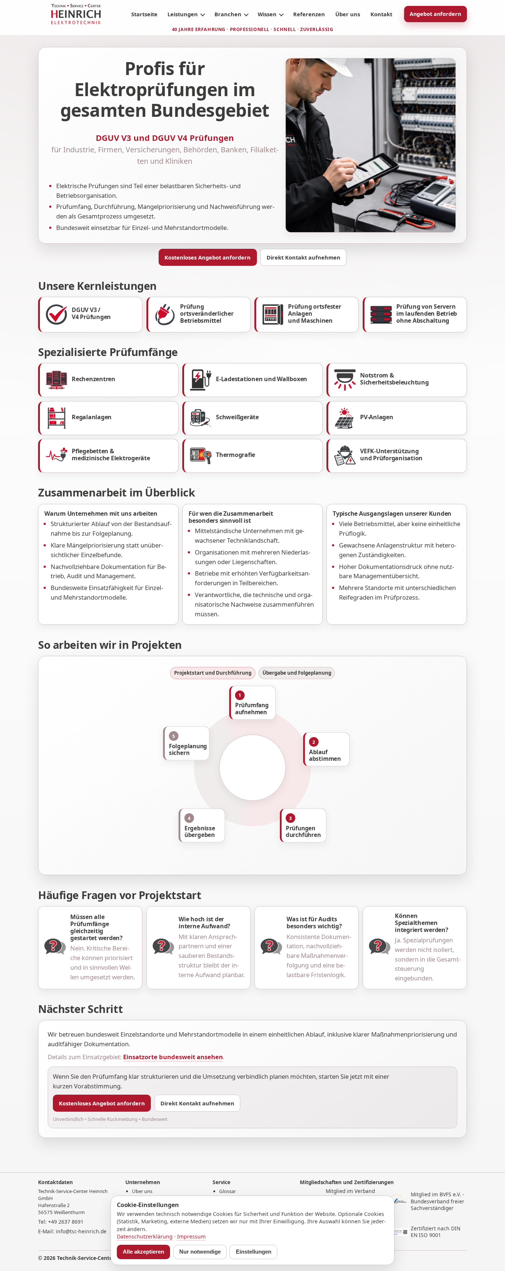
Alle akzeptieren (143, 1252)
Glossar (227, 1191)
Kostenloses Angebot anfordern (208, 257)
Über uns (347, 14)
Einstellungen (253, 1252)
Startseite (144, 14)
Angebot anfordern (435, 13)
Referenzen (309, 14)
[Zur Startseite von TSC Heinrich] (76, 14)
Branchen (227, 14)
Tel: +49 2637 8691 (61, 1221)
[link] (90, 314)
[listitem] (252, 703)
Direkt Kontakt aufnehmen (303, 257)
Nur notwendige (200, 1252)
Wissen (267, 14)
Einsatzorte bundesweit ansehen (173, 1057)
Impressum (191, 1236)
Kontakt (381, 14)
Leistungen (182, 14)
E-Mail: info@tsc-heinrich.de (72, 1231)
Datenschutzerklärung (145, 1236)
